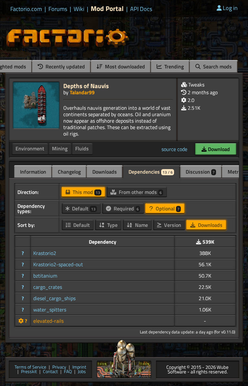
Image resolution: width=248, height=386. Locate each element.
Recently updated (64, 66)
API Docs (141, 9)
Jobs (82, 372)
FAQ (68, 372)
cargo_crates (47, 287)
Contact (50, 372)
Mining (59, 148)
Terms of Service (30, 367)
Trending (173, 66)
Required (125, 208)
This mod (85, 192)
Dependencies (151, 172)
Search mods (217, 66)
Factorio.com (26, 9)
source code (174, 149)
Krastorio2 (44, 253)
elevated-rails (48, 321)
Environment (30, 148)
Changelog (69, 172)
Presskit (29, 372)
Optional (167, 208)
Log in (230, 8)
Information (33, 172)
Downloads (104, 172)
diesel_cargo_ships (54, 298)
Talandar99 (82, 92)
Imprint (79, 367)
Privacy (59, 367)
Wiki (79, 9)
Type (112, 225)
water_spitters (49, 309)
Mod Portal (107, 8)
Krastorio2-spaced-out (58, 264)
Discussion (200, 172)
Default (83, 208)
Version (172, 225)
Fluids (82, 148)
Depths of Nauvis (86, 85)
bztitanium (45, 275)
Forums (57, 9)
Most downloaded (124, 66)
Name (141, 225)
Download (218, 149)
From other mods (140, 192)
